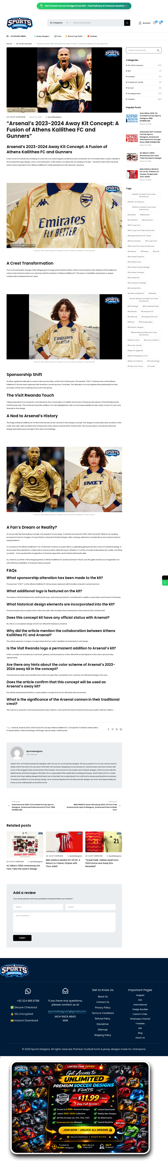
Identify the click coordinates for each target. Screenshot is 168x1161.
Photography (146, 322)
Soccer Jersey (135, 345)
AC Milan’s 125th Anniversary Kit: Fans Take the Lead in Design (23, 867)
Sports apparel (136, 350)
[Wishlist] (154, 22)
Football (131, 76)
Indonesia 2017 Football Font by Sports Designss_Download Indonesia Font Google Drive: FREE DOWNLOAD (150, 137)
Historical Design (28, 730)
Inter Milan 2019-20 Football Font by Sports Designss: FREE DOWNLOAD (150, 117)
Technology (154, 361)
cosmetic (133, 220)
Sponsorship (50, 730)
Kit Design (40, 730)
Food (156, 251)
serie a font (134, 340)
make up (133, 316)
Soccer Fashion (152, 340)
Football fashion (13, 730)
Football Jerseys (136, 272)
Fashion (132, 251)
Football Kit (134, 277)
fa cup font (152, 241)
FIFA (129, 71)
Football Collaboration (88, 727)
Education (148, 220)
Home (9, 43)
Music (131, 322)
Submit (22, 938)
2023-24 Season (136, 202)
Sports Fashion (136, 361)
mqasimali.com (150, 316)
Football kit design (137, 283)
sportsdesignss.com (138, 356)
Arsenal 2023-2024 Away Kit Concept (35, 727)
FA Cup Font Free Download (141, 246)
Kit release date (151, 306)
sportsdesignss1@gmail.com (67, 1011)
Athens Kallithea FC (59, 727)
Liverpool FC (148, 311)
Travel (152, 366)
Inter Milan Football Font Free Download (144, 299)
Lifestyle (133, 311)
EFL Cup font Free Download (141, 230)
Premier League (136, 327)
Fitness (145, 251)
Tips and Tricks (136, 366)
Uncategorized (134, 93)
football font (135, 262)
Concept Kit (73, 727)
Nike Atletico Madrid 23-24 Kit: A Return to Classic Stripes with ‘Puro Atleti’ (63, 863)
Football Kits (135, 288)
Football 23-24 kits (135, 82)
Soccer (131, 88)
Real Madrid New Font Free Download (145, 333)
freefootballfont (136, 293)
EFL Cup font (134, 225)
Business (145, 214)
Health (153, 293)
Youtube (131, 99)
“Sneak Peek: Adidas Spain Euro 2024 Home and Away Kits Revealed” (102, 863)
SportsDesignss (54, 117)
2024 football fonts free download (145, 208)
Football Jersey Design (139, 267)
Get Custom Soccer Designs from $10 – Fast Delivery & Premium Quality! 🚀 (86, 5)
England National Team (140, 235)
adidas (132, 214)
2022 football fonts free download (144, 195)
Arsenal (15, 727)
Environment (135, 241)
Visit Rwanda (61, 730)
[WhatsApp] (165, 583)
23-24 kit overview (24, 43)
